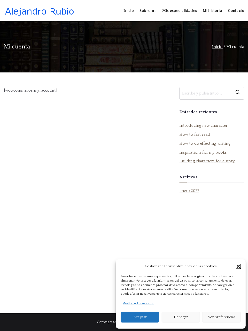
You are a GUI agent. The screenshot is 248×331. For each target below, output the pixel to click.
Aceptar (140, 317)
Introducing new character (203, 125)
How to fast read (194, 134)
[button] (238, 266)
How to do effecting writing (204, 143)
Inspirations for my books (203, 152)
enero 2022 (189, 191)
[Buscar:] (212, 93)
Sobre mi (148, 10)
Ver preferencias (221, 317)
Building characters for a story (207, 161)
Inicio (129, 10)
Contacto (236, 10)
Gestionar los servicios (138, 303)
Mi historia (212, 10)
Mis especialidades (179, 10)
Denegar (181, 317)
